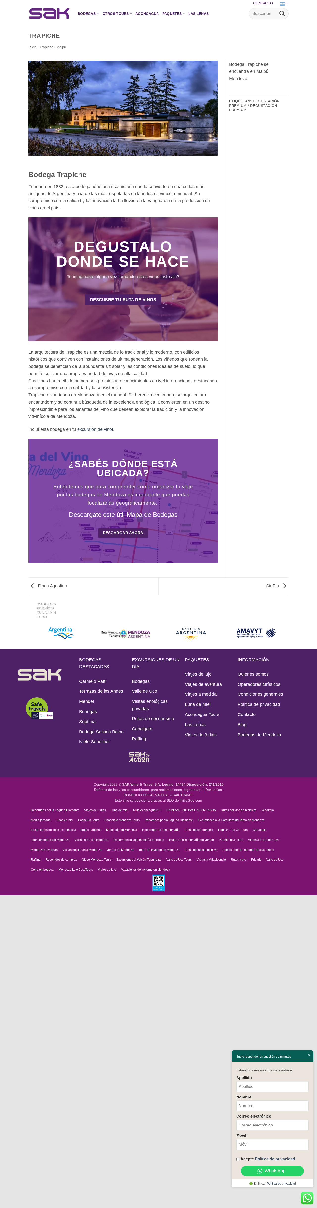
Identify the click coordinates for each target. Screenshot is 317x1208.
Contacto (263, 3)
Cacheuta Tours (88, 820)
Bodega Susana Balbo (101, 731)
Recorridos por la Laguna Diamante (55, 810)
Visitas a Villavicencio (211, 859)
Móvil (241, 1135)
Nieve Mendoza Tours (96, 859)
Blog (242, 724)
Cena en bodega (42, 869)
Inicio (32, 47)
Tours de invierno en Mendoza (159, 849)
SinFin (273, 585)
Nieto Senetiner (94, 741)
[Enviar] (282, 13)
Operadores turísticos (259, 684)
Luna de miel (198, 704)
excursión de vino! (95, 429)
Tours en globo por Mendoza (50, 840)
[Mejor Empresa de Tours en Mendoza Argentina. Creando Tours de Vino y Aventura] (49, 13)
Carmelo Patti (92, 681)
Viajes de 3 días (201, 734)
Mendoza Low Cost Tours (76, 869)
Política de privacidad (259, 704)
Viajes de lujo (198, 674)
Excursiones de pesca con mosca (53, 830)
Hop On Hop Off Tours (233, 830)
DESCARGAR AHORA (123, 533)
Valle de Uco (144, 691)
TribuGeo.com (191, 800)
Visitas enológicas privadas (150, 705)
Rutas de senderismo (153, 718)
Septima (87, 721)
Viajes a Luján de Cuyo (264, 840)
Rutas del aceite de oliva (201, 849)
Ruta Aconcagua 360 (147, 810)
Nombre (243, 1097)
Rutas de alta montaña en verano (191, 840)
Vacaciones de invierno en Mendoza (145, 869)
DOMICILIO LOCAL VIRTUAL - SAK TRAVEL (158, 795)
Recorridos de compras (61, 859)
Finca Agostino (52, 585)
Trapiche (46, 47)
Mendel (86, 701)
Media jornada (41, 820)
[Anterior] (32, 607)
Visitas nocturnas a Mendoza (82, 849)
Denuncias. (214, 790)
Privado (256, 859)
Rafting (139, 738)
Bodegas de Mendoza (259, 734)
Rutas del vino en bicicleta (238, 810)
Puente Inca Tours (231, 840)
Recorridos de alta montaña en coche (139, 840)
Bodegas (87, 14)
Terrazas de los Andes (101, 691)
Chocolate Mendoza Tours (122, 820)
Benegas (88, 711)
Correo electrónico (253, 1116)
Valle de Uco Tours (179, 859)
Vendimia (267, 810)
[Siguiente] (47, 607)
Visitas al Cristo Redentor (92, 840)
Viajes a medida (201, 694)
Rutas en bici (64, 820)
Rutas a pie (238, 859)
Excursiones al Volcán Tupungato (138, 859)
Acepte (267, 1159)
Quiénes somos (253, 674)
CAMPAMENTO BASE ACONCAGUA (191, 810)
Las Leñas (198, 14)
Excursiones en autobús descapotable (248, 849)
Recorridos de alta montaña (161, 830)
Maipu (61, 47)
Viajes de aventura (203, 684)
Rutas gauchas (91, 830)
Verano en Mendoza (120, 849)
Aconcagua (147, 14)
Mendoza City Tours (44, 849)
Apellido (244, 1077)
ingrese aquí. (194, 790)
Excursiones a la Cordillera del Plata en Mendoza (231, 820)
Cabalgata (142, 728)
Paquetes (172, 14)
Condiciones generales (260, 694)
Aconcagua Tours (202, 714)
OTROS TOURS (116, 14)
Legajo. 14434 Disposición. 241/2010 (193, 784)
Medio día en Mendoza (121, 830)
